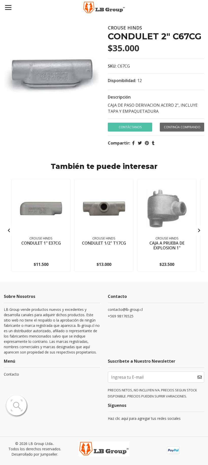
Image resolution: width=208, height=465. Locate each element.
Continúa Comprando (182, 127)
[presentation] (9, 230)
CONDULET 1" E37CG (41, 243)
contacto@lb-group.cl (125, 309)
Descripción (119, 97)
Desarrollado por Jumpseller (34, 454)
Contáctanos (130, 127)
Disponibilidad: (122, 80)
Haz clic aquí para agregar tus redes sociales (144, 418)
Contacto (11, 374)
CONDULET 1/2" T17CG (104, 243)
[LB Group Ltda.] (104, 7)
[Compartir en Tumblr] (153, 143)
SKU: (112, 66)
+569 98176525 (120, 316)
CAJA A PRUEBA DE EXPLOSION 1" (166, 245)
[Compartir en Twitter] (140, 143)
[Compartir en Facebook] (133, 143)
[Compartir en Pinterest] (147, 143)
